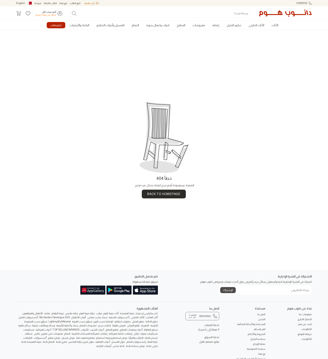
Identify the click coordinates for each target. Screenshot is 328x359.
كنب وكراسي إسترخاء (147, 313)
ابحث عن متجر (304, 324)
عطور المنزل (138, 321)
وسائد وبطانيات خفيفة (43, 325)
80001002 (301, 3)
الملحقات (27, 337)
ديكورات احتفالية (122, 321)
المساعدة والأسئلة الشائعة (251, 324)
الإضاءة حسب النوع (103, 321)
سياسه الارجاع (258, 339)
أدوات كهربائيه (43, 329)
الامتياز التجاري (304, 319)
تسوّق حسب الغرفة (82, 321)
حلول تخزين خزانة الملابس (81, 341)
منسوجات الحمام (88, 325)
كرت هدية (89, 3)
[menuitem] (275, 25)
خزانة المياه (152, 341)
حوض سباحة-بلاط (135, 346)
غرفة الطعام (57, 313)
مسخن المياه (151, 337)
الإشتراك (228, 290)
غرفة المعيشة (127, 313)
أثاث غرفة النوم (110, 313)
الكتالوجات (306, 329)
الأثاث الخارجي (137, 317)
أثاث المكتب (152, 317)
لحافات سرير (104, 325)
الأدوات (85, 329)
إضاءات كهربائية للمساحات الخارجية (90, 333)
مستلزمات (28, 329)
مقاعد (47, 313)
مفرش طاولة (119, 325)
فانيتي (37, 333)
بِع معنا (261, 353)
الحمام (67, 333)
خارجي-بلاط (152, 346)
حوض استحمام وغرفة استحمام (111, 337)
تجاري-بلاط (61, 341)
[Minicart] (18, 13)
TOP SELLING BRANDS (66, 329)
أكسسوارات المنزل (28, 317)
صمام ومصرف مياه (85, 337)
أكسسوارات (40, 337)
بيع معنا (63, 3)
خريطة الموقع (304, 334)
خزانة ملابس (71, 313)
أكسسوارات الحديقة (119, 317)
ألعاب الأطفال (78, 317)
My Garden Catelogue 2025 (54, 317)
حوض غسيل (68, 337)
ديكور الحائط (151, 321)
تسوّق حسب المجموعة (35, 321)
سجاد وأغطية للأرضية (67, 325)
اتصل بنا (261, 314)
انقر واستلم (259, 329)
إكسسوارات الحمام (136, 341)
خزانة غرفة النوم (87, 313)
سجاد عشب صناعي (97, 317)
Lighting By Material (60, 321)
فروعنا (38, 3)
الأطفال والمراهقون (32, 313)
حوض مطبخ (54, 337)
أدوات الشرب (97, 329)
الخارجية (154, 325)
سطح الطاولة (151, 329)
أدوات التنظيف (102, 341)
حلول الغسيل (118, 341)
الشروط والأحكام (256, 334)
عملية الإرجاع (259, 343)
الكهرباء (145, 325)
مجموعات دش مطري (52, 333)
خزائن (136, 333)
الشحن (261, 319)
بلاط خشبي (119, 346)
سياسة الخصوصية (256, 348)
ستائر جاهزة (24, 325)
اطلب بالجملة (50, 3)
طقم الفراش (133, 325)
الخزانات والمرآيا (136, 337)
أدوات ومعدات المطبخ (131, 329)
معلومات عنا (305, 314)
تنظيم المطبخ (111, 329)
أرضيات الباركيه (103, 346)
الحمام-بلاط (48, 341)
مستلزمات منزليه (149, 333)
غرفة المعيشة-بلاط (31, 341)
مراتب (99, 313)
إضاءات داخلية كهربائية (120, 333)
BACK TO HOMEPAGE (163, 194)
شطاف (28, 333)
